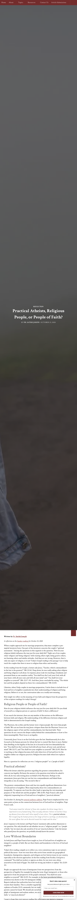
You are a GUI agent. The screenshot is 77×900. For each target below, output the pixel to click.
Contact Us (43, 2)
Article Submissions (57, 2)
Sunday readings (22, 641)
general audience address (33, 799)
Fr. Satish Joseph (32, 322)
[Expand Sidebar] (73, 633)
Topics (20, 2)
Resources (31, 2)
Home (3, 2)
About (11, 2)
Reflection (38, 306)
